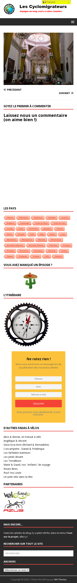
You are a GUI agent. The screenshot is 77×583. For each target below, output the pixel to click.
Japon (52, 234)
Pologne (66, 245)
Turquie (36, 256)
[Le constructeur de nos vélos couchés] (14, 510)
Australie (52, 218)
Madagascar (27, 240)
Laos (63, 234)
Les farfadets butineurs (17, 452)
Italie (42, 234)
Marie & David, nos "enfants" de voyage (27, 464)
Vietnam (58, 256)
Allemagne (23, 218)
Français (50, 2)
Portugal (10, 251)
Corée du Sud (59, 223)
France (60, 229)
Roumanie (24, 251)
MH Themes (60, 579)
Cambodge (24, 223)
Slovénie (52, 251)
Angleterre (38, 218)
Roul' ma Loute (12, 472)
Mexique (41, 240)
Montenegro (56, 240)
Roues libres (11, 468)
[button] (72, 21)
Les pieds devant (13, 456)
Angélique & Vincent (15, 440)
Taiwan (10, 256)
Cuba (21, 229)
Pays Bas (53, 245)
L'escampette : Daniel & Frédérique (24, 448)
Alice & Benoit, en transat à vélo (22, 436)
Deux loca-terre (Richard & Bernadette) (26, 444)
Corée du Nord (41, 223)
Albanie (10, 218)
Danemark (33, 229)
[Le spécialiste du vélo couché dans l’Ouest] (17, 497)
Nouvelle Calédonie (15, 245)
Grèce (9, 234)
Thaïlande (23, 256)
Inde (32, 234)
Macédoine (11, 240)
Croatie (10, 229)
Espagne (47, 229)
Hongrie (21, 234)
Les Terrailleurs (12, 460)
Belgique (10, 223)
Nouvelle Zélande (36, 245)
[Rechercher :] (38, 553)
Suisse (64, 251)
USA (47, 256)
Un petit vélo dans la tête (18, 476)
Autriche (64, 218)
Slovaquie (38, 251)
